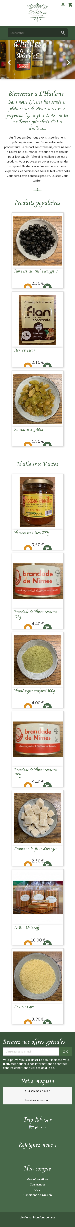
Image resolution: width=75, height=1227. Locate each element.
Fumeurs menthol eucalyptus (36, 271)
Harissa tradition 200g (32, 533)
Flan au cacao (24, 350)
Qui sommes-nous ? (37, 1090)
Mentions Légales (44, 1217)
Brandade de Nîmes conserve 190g (35, 772)
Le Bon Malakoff (26, 928)
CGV (37, 1189)
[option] (37, 59)
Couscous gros (25, 1007)
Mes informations (37, 1179)
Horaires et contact (37, 1100)
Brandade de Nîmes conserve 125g (35, 614)
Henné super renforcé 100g (34, 691)
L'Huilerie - (26, 1217)
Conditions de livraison (37, 1194)
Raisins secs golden (28, 429)
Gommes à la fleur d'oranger (35, 849)
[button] (7, 59)
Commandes (37, 1184)
